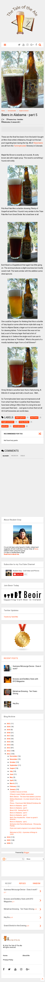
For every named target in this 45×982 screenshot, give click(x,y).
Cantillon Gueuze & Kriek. (18, 792)
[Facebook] (36, 45)
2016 (9, 739)
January (13, 789)
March (12, 783)
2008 (9, 843)
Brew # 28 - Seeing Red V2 (19, 810)
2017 (9, 736)
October (13, 762)
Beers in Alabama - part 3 (18, 813)
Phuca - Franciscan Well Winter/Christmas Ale (25, 803)
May (11, 777)
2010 (9, 837)
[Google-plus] (32, 45)
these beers (38, 143)
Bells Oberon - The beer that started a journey (25, 797)
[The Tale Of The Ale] (22, 39)
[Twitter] (19, 45)
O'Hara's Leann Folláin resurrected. (22, 794)
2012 (9, 751)
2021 (9, 724)
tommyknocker (12, 110)
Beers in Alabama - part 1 (18, 822)
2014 (9, 745)
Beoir (36, 549)
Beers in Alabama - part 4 (18, 808)
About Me (26, 955)
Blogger (26, 852)
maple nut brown (24, 110)
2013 (9, 748)
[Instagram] (27, 45)
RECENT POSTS (11, 658)
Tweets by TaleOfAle (11, 617)
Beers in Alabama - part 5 (18, 805)
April (12, 780)
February (13, 786)
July (11, 771)
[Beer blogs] (22, 651)
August (12, 768)
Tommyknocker (20, 146)
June (12, 774)
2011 (9, 754)
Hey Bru (16, 703)
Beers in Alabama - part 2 (18, 815)
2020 (9, 727)
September (14, 765)
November (14, 759)
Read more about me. (12, 554)
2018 (9, 733)
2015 (9, 742)
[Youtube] (23, 45)
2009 (9, 840)
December (14, 756)
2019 (9, 730)
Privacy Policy (8, 960)
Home (3, 110)
